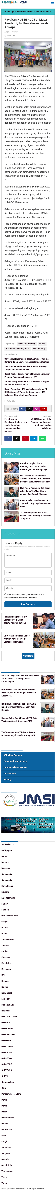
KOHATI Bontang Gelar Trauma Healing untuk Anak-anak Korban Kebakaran (41, 422)
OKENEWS (6, 1040)
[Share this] (8, 438)
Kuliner (4, 987)
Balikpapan (6, 850)
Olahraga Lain (7, 1082)
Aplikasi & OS (7, 844)
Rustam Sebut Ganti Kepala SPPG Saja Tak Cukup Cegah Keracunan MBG (35, 503)
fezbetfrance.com (9, 916)
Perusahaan (6, 1129)
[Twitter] (29, 409)
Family (4, 904)
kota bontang (39, 348)
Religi (4, 1141)
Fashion (5, 910)
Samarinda (6, 1147)
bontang (7, 779)
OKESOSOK (6, 1058)
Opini (3, 1088)
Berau (4, 856)
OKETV (4, 1076)
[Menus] (53, 4)
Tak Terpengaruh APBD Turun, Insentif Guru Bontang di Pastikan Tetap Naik (35, 515)
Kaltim (42, 344)
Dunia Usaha (7, 886)
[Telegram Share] (33, 438)
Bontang (5, 862)
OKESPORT (6, 1064)
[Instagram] (36, 409)
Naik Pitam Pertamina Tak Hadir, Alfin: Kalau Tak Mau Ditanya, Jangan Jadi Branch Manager (35, 491)
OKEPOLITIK (7, 1046)
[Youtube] (43, 409)
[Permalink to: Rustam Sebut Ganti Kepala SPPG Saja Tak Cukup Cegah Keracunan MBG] (11, 504)
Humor (4, 933)
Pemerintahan (8, 1117)
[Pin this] (25, 438)
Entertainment (8, 898)
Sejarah (5, 1159)
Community (6, 874)
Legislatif (5, 999)
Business (5, 868)
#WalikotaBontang (26, 344)
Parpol (4, 1100)
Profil (3, 1135)
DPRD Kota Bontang (13, 755)
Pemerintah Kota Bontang (15, 761)
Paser (4, 1112)
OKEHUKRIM (7, 1028)
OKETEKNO (6, 1070)
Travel (4, 1177)
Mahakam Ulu (7, 1005)
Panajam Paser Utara (11, 1094)
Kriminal (5, 981)
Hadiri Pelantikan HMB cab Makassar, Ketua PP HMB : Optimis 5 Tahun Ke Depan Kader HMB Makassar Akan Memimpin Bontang (26, 392)
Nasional (5, 1011)
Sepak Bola (6, 1165)
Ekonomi (5, 892)
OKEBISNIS (6, 1022)
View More (28, 656)
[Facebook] (22, 409)
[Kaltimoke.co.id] (14, 2)
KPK (3, 975)
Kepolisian (6, 963)
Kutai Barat (6, 993)
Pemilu (4, 1123)
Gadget (4, 921)
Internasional (7, 939)
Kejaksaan (6, 957)
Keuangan (6, 969)
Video (4, 1183)
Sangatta (5, 1153)
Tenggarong (6, 1171)
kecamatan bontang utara (17, 348)
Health (4, 927)
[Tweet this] (16, 438)
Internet (5, 945)
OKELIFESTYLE (8, 1034)
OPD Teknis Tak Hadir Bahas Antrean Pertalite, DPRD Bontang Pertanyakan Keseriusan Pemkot (35, 479)
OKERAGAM (6, 1052)
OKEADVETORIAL (9, 1017)
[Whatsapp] (42, 438)
